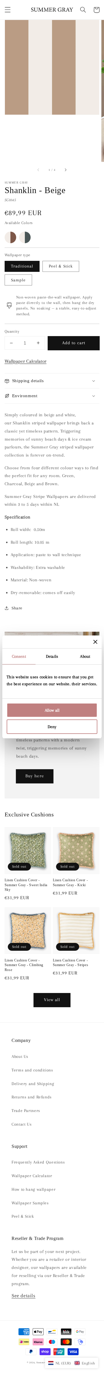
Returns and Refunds (32, 1097)
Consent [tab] (19, 656)
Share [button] (17, 608)
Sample (18, 280)
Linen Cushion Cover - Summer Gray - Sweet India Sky (26, 885)
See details (24, 1295)
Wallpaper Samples (30, 1203)
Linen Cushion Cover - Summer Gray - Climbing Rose (24, 965)
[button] (7, 10)
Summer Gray (44, 1362)
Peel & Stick (61, 266)
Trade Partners (26, 1110)
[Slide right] (65, 170)
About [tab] (85, 656)
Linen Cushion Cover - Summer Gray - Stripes (70, 962)
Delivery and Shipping (33, 1083)
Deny (52, 726)
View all (52, 999)
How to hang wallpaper (33, 1189)
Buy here (34, 775)
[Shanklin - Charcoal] (25, 237)
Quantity (12, 331)
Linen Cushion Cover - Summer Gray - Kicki (70, 882)
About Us (20, 1056)
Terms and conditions (32, 1070)
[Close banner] (95, 642)
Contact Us (21, 1124)
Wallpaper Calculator (26, 361)
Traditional (22, 266)
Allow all (52, 710)
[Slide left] (38, 170)
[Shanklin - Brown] (10, 237)
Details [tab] (52, 656)
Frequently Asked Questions (38, 1162)
